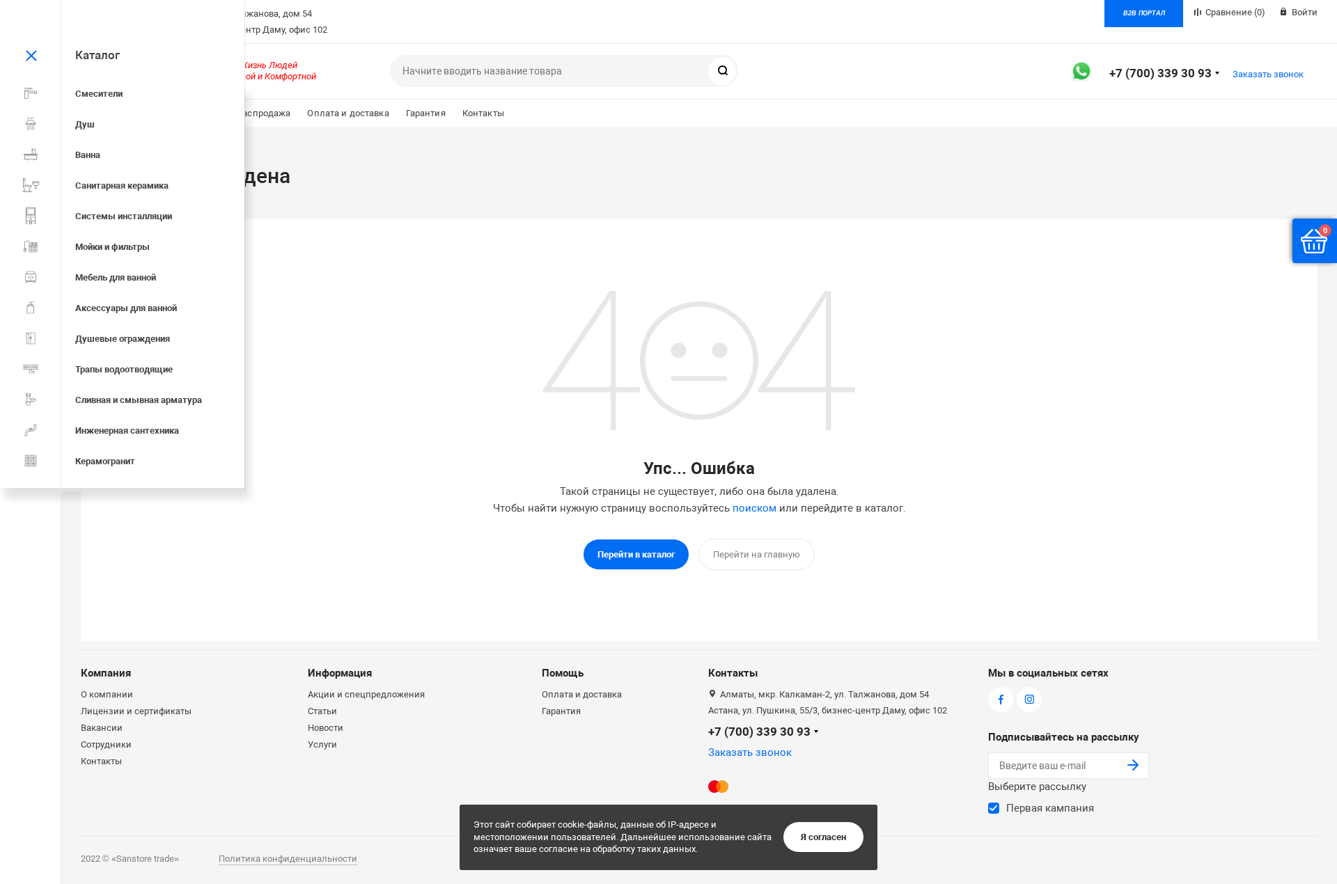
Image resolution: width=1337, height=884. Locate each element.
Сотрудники (106, 744)
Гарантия (426, 113)
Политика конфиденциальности (288, 858)
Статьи (322, 711)
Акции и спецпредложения (366, 694)
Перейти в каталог (636, 554)
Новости (325, 728)
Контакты (483, 113)
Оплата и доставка (348, 113)
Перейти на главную (756, 554)
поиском (754, 508)
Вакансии (102, 728)
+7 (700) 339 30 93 (1160, 73)
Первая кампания (1050, 808)
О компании (107, 694)
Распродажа (263, 113)
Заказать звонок (1268, 74)
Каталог (97, 55)
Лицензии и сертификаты (136, 711)
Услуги (322, 744)
